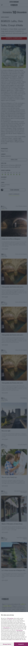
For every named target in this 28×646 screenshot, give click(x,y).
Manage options (7, 644)
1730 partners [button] (10, 618)
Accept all (21, 644)
